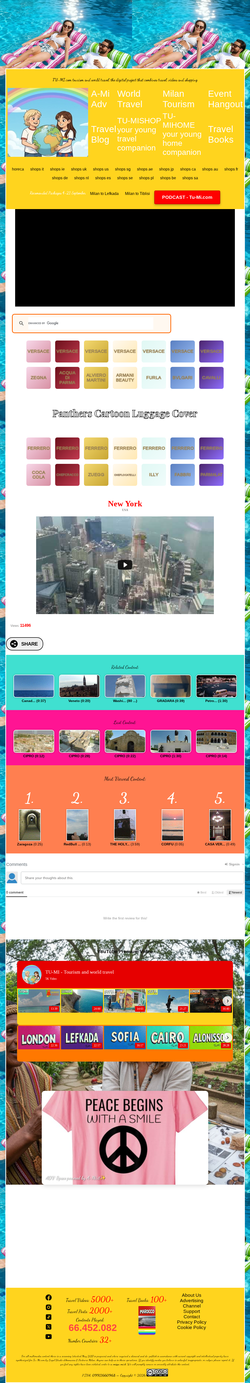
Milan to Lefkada (104, 193)
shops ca (188, 169)
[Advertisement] (125, 34)
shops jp (166, 169)
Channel (192, 1306)
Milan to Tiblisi (137, 193)
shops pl (146, 178)
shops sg (123, 169)
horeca (18, 169)
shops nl (81, 178)
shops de (60, 178)
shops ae (145, 169)
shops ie (57, 169)
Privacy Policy (192, 1322)
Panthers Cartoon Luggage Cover (125, 413)
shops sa (190, 178)
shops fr (231, 169)
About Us (191, 1295)
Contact (192, 1316)
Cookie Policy (191, 1327)
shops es (103, 178)
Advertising (191, 1300)
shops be (168, 178)
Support (191, 1311)
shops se (125, 178)
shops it (37, 169)
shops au (210, 169)
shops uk (79, 169)
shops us (101, 169)
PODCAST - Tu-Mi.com (187, 197)
